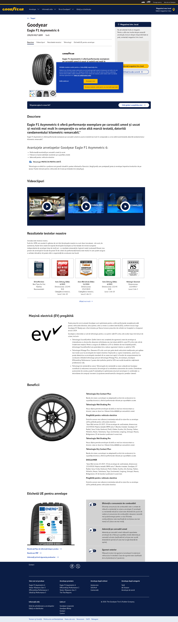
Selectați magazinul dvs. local (133, 66)
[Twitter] (78, 566)
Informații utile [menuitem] (47, 9)
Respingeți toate (90, 81)
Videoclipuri (40, 42)
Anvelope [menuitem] (32, 9)
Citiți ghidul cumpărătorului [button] (132, 105)
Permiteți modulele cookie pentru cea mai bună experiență (101, 87)
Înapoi (33, 18)
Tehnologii (67, 42)
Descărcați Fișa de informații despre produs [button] (43, 549)
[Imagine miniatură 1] (32, 93)
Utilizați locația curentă (131, 72)
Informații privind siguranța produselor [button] (41, 557)
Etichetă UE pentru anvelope (84, 42)
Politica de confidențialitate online (82, 75)
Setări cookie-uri (64, 81)
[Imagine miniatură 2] (39, 93)
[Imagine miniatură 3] (46, 93)
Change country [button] (157, 2)
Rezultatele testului (54, 42)
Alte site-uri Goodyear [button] (170, 2)
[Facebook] (72, 566)
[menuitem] (143, 2)
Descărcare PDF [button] (32, 553)
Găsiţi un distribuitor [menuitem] (84, 9)
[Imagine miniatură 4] (53, 93)
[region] (89, 77)
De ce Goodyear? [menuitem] (65, 9)
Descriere (30, 42)
